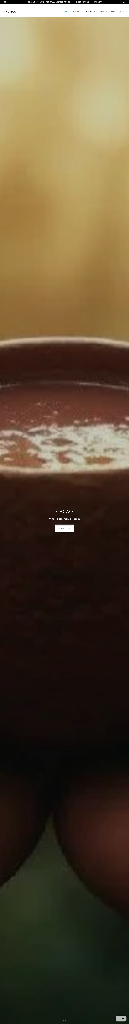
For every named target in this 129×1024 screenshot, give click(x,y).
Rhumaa (10, 12)
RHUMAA (77, 12)
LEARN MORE (64, 528)
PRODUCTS (90, 12)
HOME (65, 12)
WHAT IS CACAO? (108, 12)
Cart (122, 12)
